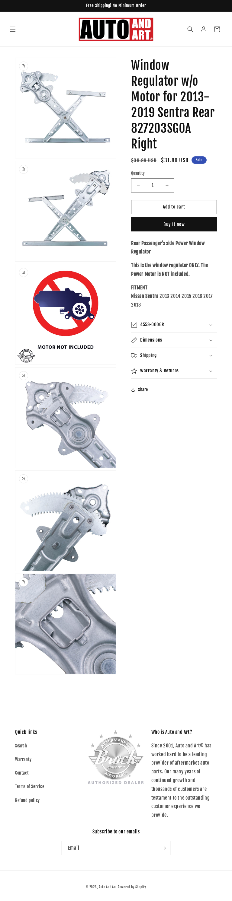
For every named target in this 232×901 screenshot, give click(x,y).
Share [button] (143, 389)
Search (21, 745)
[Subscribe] (163, 848)
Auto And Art (108, 887)
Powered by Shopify (132, 887)
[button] (12, 29)
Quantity (138, 173)
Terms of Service (29, 786)
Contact (22, 772)
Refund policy (27, 800)
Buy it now (174, 224)
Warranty (23, 759)
